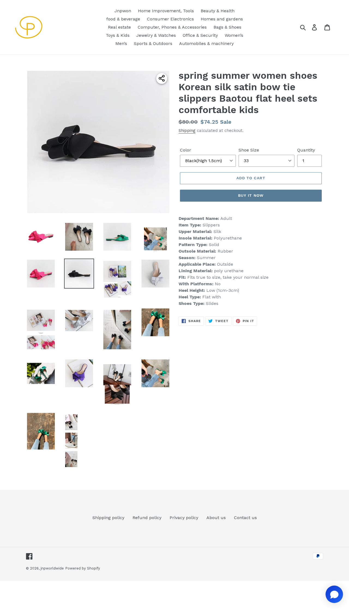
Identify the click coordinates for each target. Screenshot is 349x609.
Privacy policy (184, 517)
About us (216, 517)
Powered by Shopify (82, 568)
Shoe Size (249, 150)
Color (185, 150)
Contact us (245, 517)
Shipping (187, 130)
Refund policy (147, 517)
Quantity (306, 150)
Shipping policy (108, 517)
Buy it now (251, 195)
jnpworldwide (52, 568)
